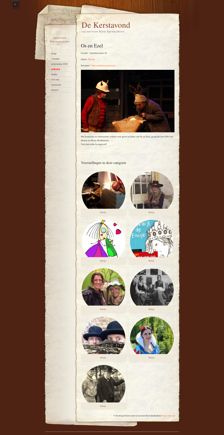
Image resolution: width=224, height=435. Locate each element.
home (54, 53)
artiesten (55, 69)
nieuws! (55, 89)
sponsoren (56, 84)
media (54, 74)
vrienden (55, 58)
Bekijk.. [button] (103, 212)
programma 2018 (59, 63)
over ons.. (55, 79)
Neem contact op (168, 415)
